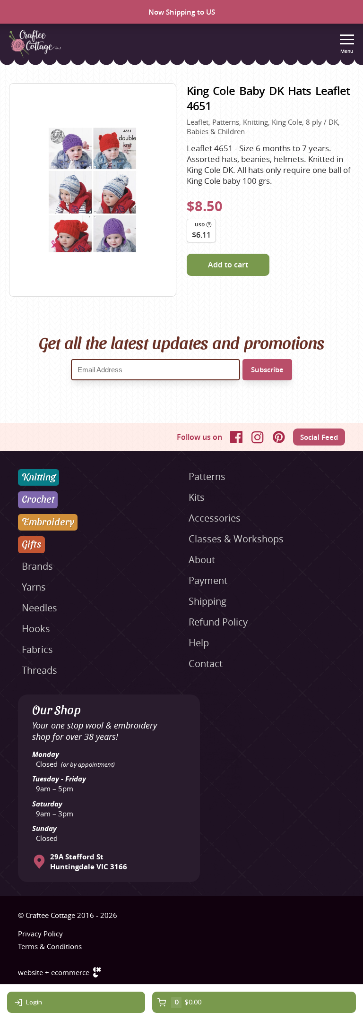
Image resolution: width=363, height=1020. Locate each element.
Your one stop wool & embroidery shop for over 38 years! (94, 731)
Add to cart (228, 264)
